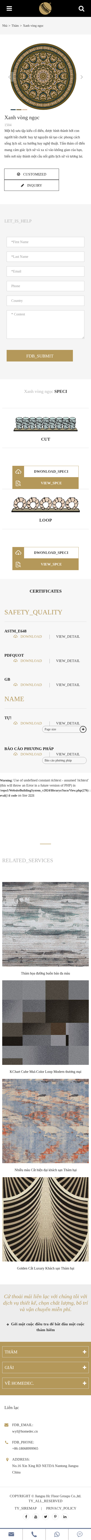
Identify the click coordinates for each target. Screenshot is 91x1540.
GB (7, 679)
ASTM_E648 (15, 631)
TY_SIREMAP (26, 1508)
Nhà (4, 25)
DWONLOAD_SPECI (51, 471)
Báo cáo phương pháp (29, 749)
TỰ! (7, 718)
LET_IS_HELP (18, 220)
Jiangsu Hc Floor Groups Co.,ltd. (58, 1496)
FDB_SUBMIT (39, 355)
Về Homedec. (19, 1383)
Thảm (15, 25)
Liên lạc (11, 1407)
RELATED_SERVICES (27, 860)
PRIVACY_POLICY (61, 1508)
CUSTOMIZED (34, 174)
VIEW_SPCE (51, 483)
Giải (9, 1367)
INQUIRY (34, 185)
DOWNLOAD (31, 636)
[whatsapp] (57, 1534)
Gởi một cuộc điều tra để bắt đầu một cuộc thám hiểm (47, 1327)
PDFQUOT (14, 655)
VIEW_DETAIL (68, 636)
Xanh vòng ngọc (33, 25)
